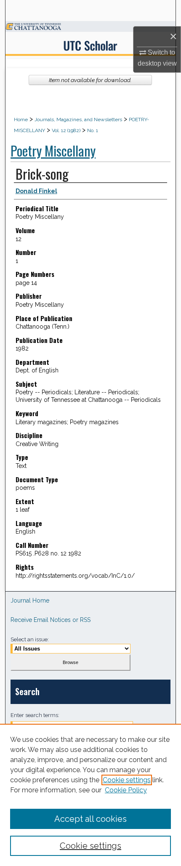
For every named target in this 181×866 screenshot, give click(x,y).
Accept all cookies (90, 819)
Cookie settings (127, 780)
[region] (90, 795)
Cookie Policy (126, 790)
